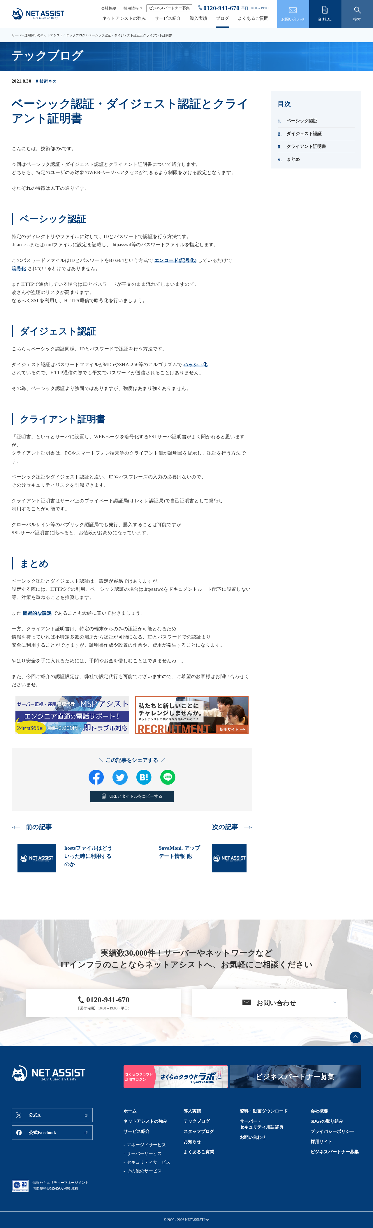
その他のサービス (144, 1171)
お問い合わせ (253, 1137)
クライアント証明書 (306, 146)
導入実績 (198, 18)
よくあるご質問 (253, 18)
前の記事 (39, 827)
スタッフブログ (199, 1131)
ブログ (222, 18)
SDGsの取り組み (327, 1121)
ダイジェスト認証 (304, 133)
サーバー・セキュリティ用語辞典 (262, 1124)
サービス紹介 (168, 18)
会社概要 (108, 8)
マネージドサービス (146, 1144)
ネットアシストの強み (124, 18)
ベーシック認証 (302, 120)
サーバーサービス (144, 1153)
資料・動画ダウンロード (264, 1111)
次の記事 (225, 827)
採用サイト (321, 1141)
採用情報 (131, 8)
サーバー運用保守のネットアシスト (37, 35)
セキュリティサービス (148, 1162)
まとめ (293, 159)
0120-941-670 (221, 8)
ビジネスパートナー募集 (169, 8)
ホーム (130, 1111)
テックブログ (75, 35)
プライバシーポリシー (332, 1131)
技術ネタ (48, 81)
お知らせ (192, 1141)
